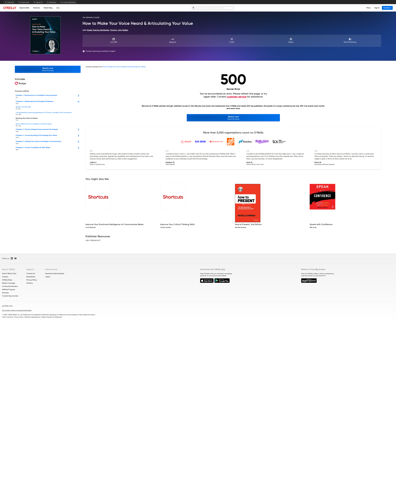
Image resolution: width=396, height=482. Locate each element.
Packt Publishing (350, 42)
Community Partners (10, 286)
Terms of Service (7, 317)
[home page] (9, 8)
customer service (236, 96)
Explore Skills (24, 8)
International (51, 269)
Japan (47, 277)
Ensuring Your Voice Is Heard (26, 119)
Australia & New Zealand (54, 273)
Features (36, 8)
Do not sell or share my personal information (16, 310)
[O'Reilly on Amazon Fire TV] (309, 282)
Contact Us (30, 273)
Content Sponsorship (10, 296)
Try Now (386, 8)
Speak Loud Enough (23, 108)
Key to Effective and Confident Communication (34, 125)
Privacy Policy (31, 280)
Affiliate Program (8, 289)
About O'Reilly (8, 269)
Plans (369, 8)
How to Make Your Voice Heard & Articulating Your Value (124, 67)
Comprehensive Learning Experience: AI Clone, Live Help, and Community (44, 113)
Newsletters (30, 277)
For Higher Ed (38, 2)
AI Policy (29, 283)
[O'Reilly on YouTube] (15, 258)
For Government (23, 2)
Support (30, 269)
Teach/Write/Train (9, 273)
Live (57, 8)
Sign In (377, 8)
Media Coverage (8, 283)
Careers (5, 277)
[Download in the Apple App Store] (207, 282)
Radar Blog (48, 8)
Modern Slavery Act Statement (52, 317)
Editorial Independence (32, 317)
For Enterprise (9, 2)
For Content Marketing (68, 2)
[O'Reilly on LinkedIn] (12, 258)
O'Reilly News (7, 280)
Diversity (5, 293)
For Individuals (51, 2)
